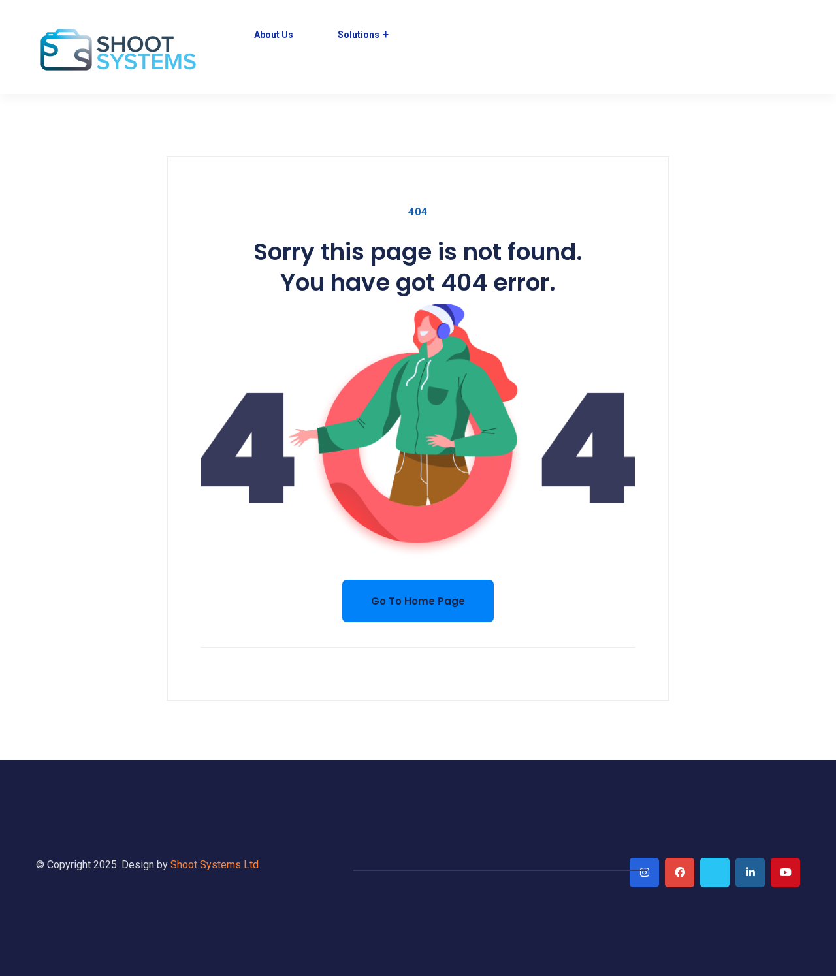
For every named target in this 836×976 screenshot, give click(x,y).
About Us (273, 34)
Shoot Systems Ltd (214, 864)
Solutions (358, 34)
